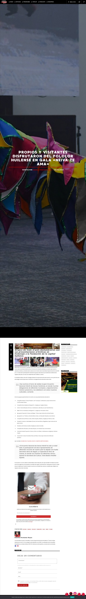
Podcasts (42, 1)
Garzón (63, 355)
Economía (69, 351)
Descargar (30, 522)
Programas (26, 1)
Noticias (18, 1)
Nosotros (51, 1)
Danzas (29, 530)
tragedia (73, 364)
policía (63, 362)
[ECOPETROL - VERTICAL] (69, 384)
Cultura (43, 148)
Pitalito (72, 360)
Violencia (64, 366)
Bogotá (63, 349)
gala (44, 530)
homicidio (64, 357)
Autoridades (70, 347)
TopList (35, 1)
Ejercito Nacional (71, 353)
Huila (68, 357)
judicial (70, 358)
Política (68, 362)
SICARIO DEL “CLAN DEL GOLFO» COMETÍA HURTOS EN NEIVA (34, 442)
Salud (63, 364)
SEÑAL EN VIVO (73, 2)
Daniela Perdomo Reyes (42, 170)
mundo (75, 358)
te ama (50, 530)
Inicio (11, 1)
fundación (39, 530)
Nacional (64, 360)
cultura (24, 530)
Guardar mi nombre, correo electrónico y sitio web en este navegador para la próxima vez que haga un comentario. (38, 582)
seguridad (67, 364)
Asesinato (64, 347)
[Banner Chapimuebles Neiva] (37, 347)
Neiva (47, 530)
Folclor (34, 530)
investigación (65, 358)
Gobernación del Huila (71, 355)
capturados (69, 349)
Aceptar (72, 597)
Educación (64, 353)
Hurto (72, 357)
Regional (73, 362)
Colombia (64, 351)
